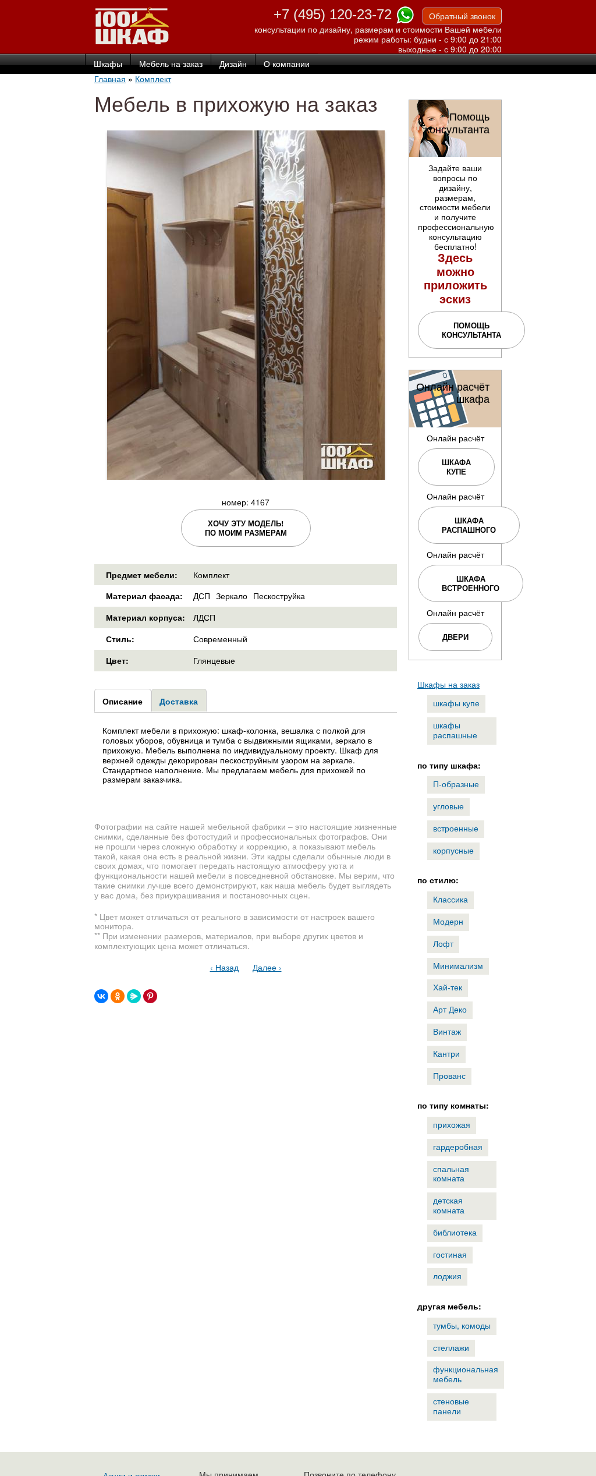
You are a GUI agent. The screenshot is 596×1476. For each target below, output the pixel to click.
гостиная (450, 1254)
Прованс (449, 1075)
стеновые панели (451, 1406)
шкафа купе (456, 466)
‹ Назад (224, 967)
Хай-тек (447, 987)
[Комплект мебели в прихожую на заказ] (246, 474)
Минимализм (458, 965)
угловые (448, 806)
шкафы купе (456, 703)
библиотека (455, 1232)
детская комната (448, 1205)
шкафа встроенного (470, 583)
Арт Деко (450, 1009)
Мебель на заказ (171, 64)
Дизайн (233, 64)
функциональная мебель (465, 1374)
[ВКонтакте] (101, 996)
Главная (110, 78)
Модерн (448, 921)
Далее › (267, 967)
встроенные (455, 828)
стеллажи (451, 1347)
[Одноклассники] (118, 996)
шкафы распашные (455, 730)
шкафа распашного (469, 525)
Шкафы (108, 64)
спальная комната (451, 1173)
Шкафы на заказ (448, 684)
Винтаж (447, 1031)
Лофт (443, 943)
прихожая (451, 1124)
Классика (450, 899)
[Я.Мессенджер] (134, 996)
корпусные (453, 850)
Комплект (153, 78)
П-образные (456, 784)
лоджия (447, 1276)
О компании (287, 64)
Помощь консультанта (471, 330)
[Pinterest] (150, 996)
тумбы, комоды (462, 1325)
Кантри (446, 1053)
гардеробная (458, 1146)
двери (455, 636)
